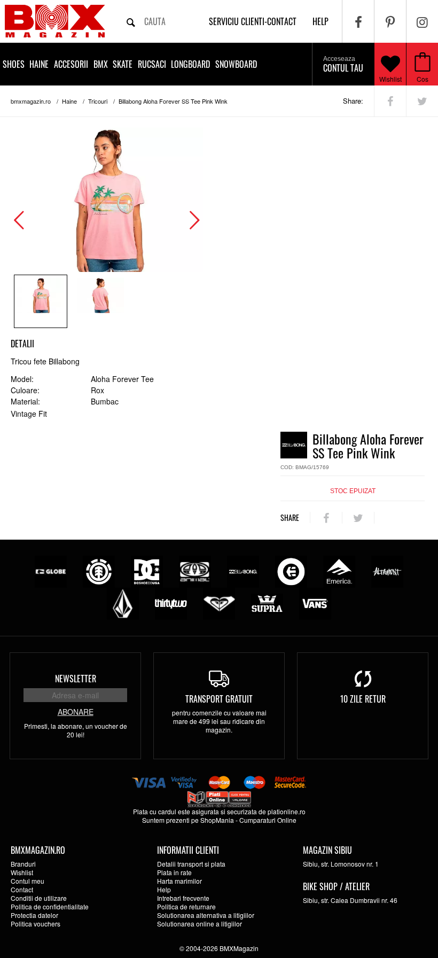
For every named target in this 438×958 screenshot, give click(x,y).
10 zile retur (363, 698)
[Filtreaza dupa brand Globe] (51, 570)
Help (164, 889)
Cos (422, 78)
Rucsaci (152, 64)
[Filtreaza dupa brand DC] (147, 570)
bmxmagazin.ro (31, 101)
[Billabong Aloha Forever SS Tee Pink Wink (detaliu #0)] (40, 301)
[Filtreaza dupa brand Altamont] (387, 570)
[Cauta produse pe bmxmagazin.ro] (131, 21)
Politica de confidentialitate (50, 906)
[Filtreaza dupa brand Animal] (195, 570)
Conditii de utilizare (39, 897)
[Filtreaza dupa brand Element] (99, 570)
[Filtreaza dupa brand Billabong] (243, 570)
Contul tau (343, 64)
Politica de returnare (186, 906)
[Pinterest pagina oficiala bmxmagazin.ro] (390, 21)
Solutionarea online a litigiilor (199, 923)
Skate (122, 64)
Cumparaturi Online (267, 819)
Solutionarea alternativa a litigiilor (205, 915)
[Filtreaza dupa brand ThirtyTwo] (171, 602)
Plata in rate (174, 872)
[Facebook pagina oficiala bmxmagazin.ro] (358, 21)
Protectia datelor (34, 915)
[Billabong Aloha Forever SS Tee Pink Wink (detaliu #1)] (100, 301)
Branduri (23, 863)
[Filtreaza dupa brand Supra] (267, 602)
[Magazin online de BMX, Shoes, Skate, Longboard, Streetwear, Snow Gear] (55, 21)
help (320, 21)
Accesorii (71, 64)
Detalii (22, 343)
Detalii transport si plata (191, 863)
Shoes (14, 64)
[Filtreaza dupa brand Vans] (315, 602)
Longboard (190, 64)
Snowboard (236, 64)
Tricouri (97, 101)
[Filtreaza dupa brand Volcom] (123, 602)
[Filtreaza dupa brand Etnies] (291, 570)
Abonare (75, 711)
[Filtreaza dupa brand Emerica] (339, 570)
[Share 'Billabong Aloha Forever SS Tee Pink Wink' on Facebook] (390, 100)
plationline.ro (287, 811)
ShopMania (217, 819)
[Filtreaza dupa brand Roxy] (219, 602)
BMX (100, 64)
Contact (22, 889)
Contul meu (27, 880)
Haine (39, 64)
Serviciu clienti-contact (252, 21)
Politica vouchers (35, 923)
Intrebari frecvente (183, 897)
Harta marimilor (179, 880)
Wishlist (390, 78)
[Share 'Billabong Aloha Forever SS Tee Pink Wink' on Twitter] (422, 100)
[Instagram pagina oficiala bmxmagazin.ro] (422, 21)
